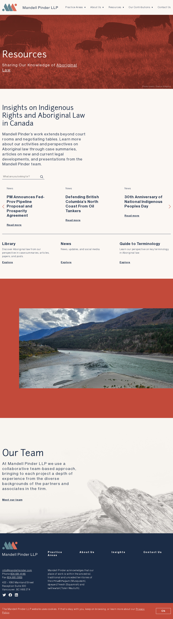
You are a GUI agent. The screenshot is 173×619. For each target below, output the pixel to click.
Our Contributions (139, 7)
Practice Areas (74, 7)
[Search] (41, 177)
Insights (119, 552)
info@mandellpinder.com (17, 570)
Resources (115, 7)
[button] (3, 206)
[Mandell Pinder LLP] (30, 7)
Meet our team (12, 500)
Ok (163, 611)
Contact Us (164, 7)
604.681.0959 (14, 577)
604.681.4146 (18, 574)
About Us (95, 7)
